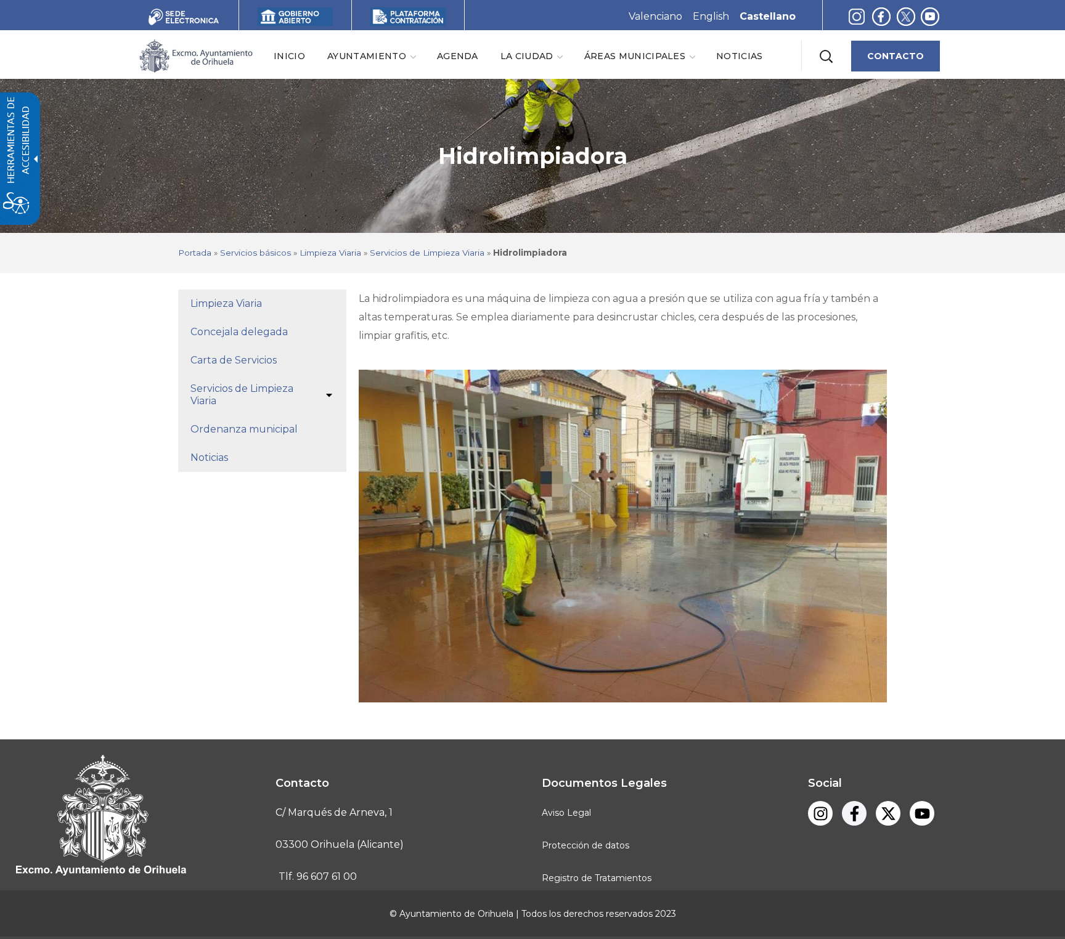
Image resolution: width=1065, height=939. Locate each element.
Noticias (209, 457)
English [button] (711, 16)
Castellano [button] (768, 16)
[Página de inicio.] (195, 55)
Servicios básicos (255, 253)
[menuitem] (289, 56)
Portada (194, 253)
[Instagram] (856, 16)
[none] (371, 56)
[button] (826, 56)
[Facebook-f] (881, 16)
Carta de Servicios (233, 360)
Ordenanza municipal (244, 429)
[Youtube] (930, 16)
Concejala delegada (239, 332)
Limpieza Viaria (330, 253)
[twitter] (909, 16)
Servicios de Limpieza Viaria (427, 253)
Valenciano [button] (655, 16)
